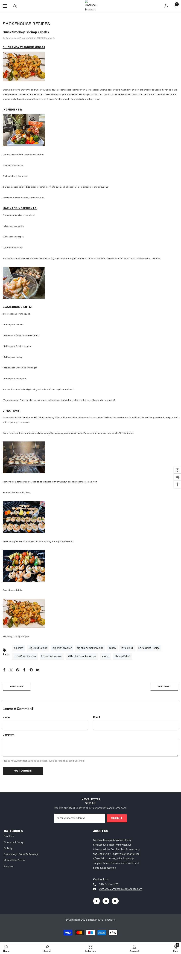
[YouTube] (115, 901)
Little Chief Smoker (21, 417)
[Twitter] (11, 669)
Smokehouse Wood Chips (16, 197)
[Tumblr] (24, 669)
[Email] (37, 669)
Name (6, 717)
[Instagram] (106, 901)
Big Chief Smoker (42, 417)
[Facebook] (4, 669)
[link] (47, 948)
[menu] (5, 6)
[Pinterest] (17, 669)
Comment (8, 734)
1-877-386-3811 (108, 884)
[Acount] (166, 6)
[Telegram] (31, 669)
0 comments (48, 38)
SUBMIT (116, 818)
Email (96, 717)
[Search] (15, 6)
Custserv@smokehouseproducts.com (120, 889)
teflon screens (55, 433)
